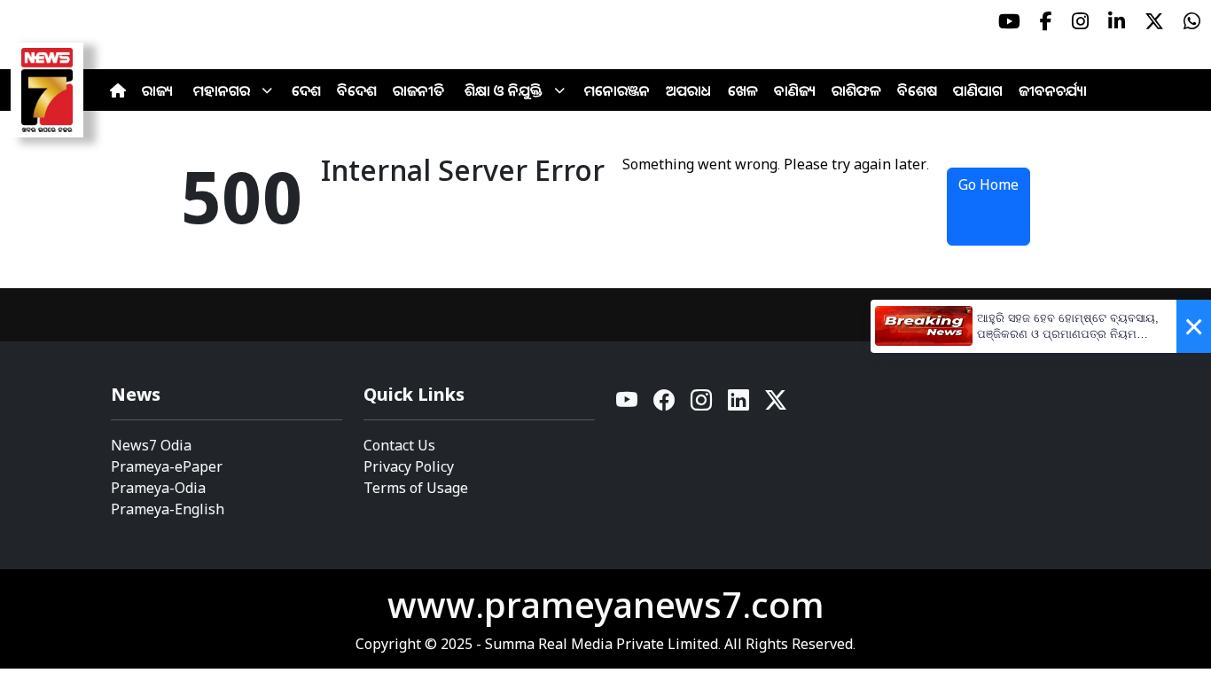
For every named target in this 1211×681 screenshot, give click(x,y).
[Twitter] (775, 405)
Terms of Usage (415, 487)
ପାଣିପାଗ (978, 90)
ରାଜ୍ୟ (157, 90)
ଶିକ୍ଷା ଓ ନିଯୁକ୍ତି (504, 90)
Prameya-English (167, 509)
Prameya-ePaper (167, 466)
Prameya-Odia (158, 487)
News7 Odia (151, 445)
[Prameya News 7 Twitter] (1154, 21)
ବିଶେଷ (917, 90)
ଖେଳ (743, 90)
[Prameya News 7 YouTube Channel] (1009, 21)
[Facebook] (664, 405)
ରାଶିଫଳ (856, 90)
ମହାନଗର (221, 90)
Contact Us (399, 445)
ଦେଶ (306, 90)
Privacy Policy (408, 466)
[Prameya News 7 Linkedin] (1116, 21)
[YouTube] (627, 405)
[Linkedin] (739, 405)
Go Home (988, 184)
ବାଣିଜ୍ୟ (795, 90)
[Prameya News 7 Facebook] (1046, 21)
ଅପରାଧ (689, 90)
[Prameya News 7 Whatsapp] (1192, 21)
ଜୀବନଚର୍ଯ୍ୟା (1053, 90)
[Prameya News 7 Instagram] (1080, 21)
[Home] (118, 90)
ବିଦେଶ (357, 90)
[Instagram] (702, 405)
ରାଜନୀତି (418, 90)
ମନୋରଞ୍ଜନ (617, 90)
